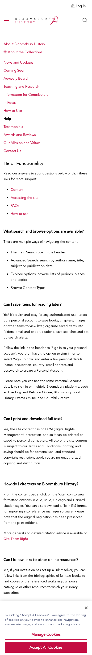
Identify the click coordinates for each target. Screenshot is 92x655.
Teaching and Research (21, 86)
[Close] (86, 608)
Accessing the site (24, 197)
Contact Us (12, 151)
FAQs (15, 206)
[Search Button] (85, 20)
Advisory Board (16, 78)
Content (17, 189)
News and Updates (18, 62)
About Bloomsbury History (24, 44)
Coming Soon (14, 70)
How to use (19, 214)
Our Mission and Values (22, 143)
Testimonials (13, 127)
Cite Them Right (16, 539)
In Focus (10, 102)
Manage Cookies (46, 634)
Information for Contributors (26, 94)
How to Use (13, 110)
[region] (46, 628)
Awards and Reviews (20, 135)
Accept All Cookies (46, 647)
